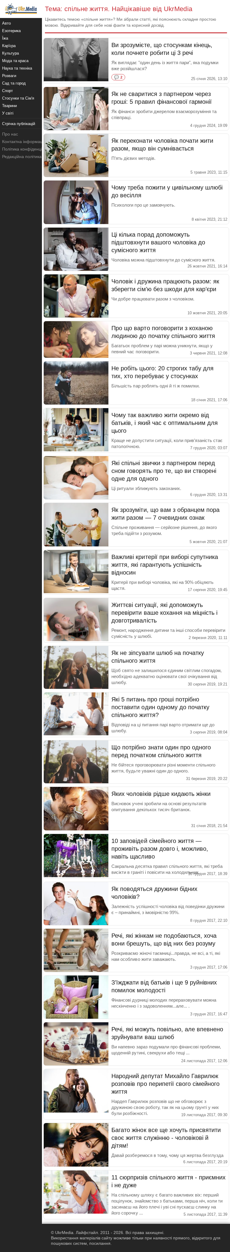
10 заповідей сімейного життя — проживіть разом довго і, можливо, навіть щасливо (159, 849)
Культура (10, 53)
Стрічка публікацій (18, 123)
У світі (7, 113)
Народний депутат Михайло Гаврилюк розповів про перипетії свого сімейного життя (165, 1084)
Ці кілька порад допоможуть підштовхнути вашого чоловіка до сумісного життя (158, 242)
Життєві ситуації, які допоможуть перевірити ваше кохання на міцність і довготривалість (164, 613)
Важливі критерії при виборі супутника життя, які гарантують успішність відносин (164, 565)
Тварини (9, 105)
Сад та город (14, 83)
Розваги (9, 75)
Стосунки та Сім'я (18, 98)
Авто (6, 23)
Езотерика (11, 30)
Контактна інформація (24, 141)
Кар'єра (9, 45)
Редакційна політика (22, 156)
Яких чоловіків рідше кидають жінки (161, 793)
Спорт (7, 90)
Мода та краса (15, 60)
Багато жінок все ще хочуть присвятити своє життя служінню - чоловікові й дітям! (166, 1138)
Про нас (10, 134)
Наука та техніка (17, 68)
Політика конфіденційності (28, 149)
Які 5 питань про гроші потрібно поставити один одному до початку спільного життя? (160, 707)
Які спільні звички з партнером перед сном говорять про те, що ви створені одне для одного (163, 471)
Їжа (5, 38)
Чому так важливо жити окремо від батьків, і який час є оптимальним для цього (164, 423)
